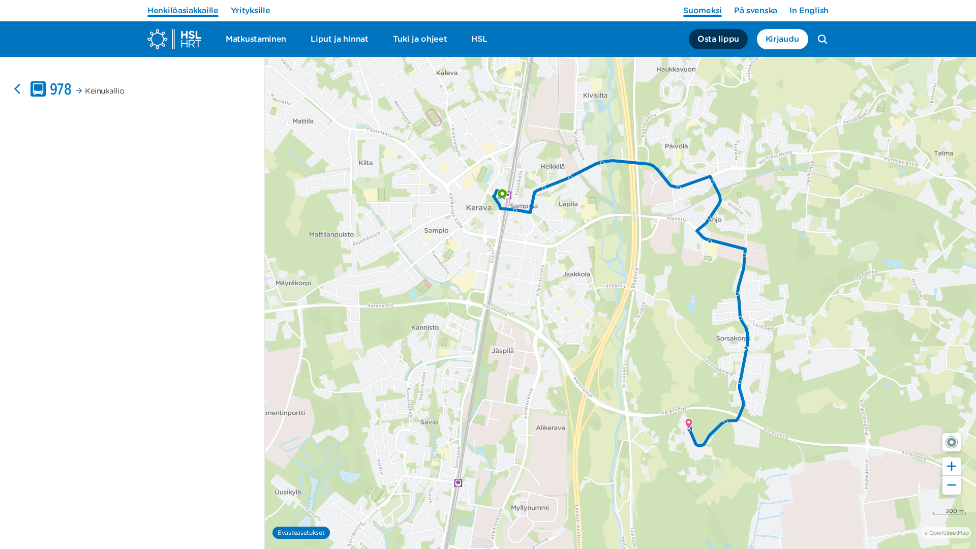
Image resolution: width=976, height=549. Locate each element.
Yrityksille (250, 10)
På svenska (755, 10)
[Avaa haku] (822, 39)
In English (809, 10)
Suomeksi (702, 10)
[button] (951, 442)
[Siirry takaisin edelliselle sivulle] (17, 89)
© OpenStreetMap (946, 532)
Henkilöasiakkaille (183, 10)
